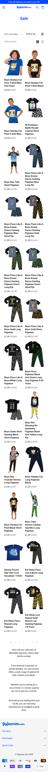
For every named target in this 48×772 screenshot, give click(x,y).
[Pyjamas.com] (24, 7)
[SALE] (13, 62)
